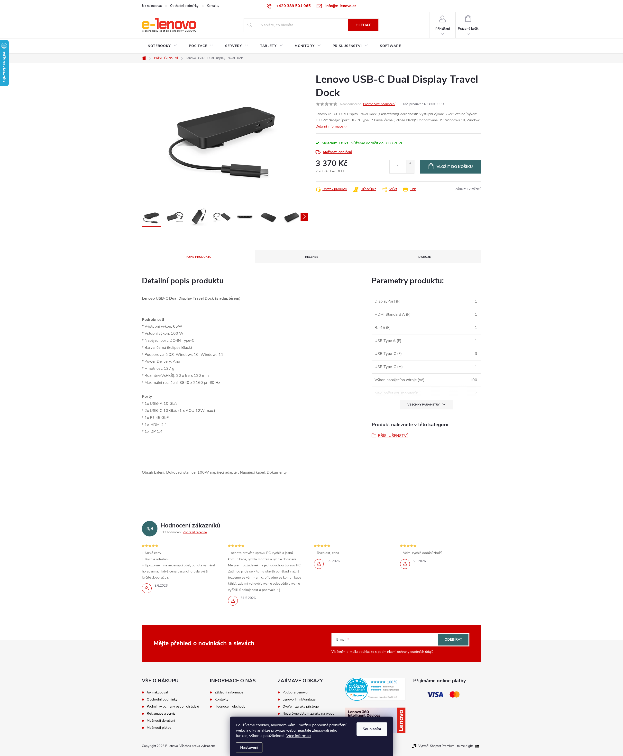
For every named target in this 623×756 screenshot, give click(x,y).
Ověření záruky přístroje (301, 707)
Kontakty (213, 6)
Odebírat (453, 639)
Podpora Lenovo (295, 692)
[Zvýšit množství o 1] (410, 163)
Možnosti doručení (337, 152)
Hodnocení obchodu (230, 707)
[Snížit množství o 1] (410, 170)
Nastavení (249, 747)
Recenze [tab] (311, 257)
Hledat (363, 25)
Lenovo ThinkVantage (299, 699)
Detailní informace (329, 126)
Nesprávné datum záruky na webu (308, 714)
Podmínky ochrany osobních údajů (173, 707)
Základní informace (229, 692)
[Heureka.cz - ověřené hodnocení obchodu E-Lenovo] (375, 689)
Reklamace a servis (161, 714)
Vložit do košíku (455, 166)
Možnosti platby (159, 728)
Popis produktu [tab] (198, 257)
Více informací (298, 735)
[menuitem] (162, 46)
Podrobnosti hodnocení (379, 104)
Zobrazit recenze (195, 532)
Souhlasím (372, 729)
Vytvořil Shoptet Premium (436, 746)
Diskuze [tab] (424, 257)
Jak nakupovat (152, 6)
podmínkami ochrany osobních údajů (405, 651)
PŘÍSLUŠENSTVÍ (393, 435)
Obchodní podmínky (184, 6)
